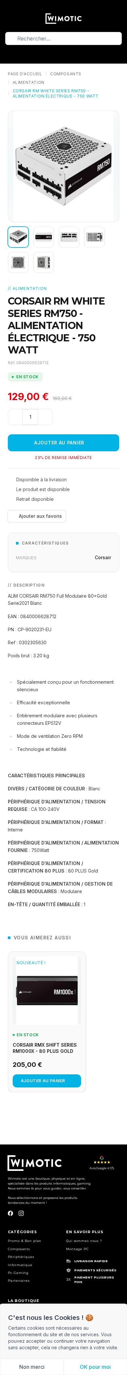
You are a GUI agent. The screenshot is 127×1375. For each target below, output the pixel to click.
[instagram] (21, 1213)
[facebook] (10, 1213)
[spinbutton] (30, 417)
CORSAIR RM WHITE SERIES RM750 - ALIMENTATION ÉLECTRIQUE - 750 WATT (56, 93)
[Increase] (45, 417)
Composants (65, 73)
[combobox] (63, 38)
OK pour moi (95, 1367)
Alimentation (29, 82)
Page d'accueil (25, 73)
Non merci (32, 1367)
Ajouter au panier (59, 442)
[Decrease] (15, 417)
